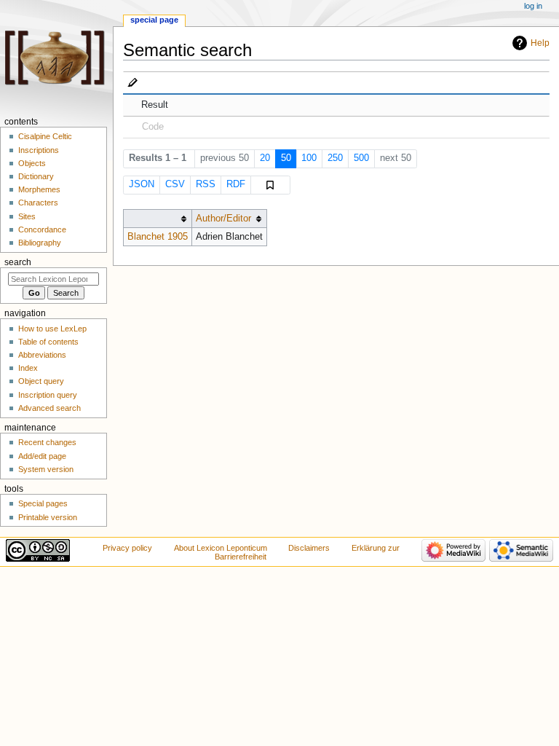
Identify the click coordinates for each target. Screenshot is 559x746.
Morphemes (39, 189)
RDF (235, 184)
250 (335, 158)
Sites (27, 216)
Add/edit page (42, 456)
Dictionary (36, 176)
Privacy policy (127, 547)
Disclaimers (309, 547)
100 (309, 158)
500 (361, 158)
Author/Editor (223, 218)
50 (286, 158)
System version (46, 469)
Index (28, 368)
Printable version (47, 517)
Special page (154, 19)
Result (154, 105)
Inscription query (47, 394)
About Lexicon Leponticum (220, 547)
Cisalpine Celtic (45, 136)
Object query (41, 381)
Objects (32, 163)
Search (17, 262)
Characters (38, 202)
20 (265, 158)
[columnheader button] (157, 219)
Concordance (42, 229)
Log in (533, 5)
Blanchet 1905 (157, 237)
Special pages (43, 503)
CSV (175, 184)
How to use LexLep (52, 328)
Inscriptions (38, 150)
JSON (141, 184)
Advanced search (49, 408)
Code (153, 127)
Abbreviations (42, 354)
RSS (205, 184)
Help (540, 43)
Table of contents (48, 341)
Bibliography (39, 242)
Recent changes (47, 442)
